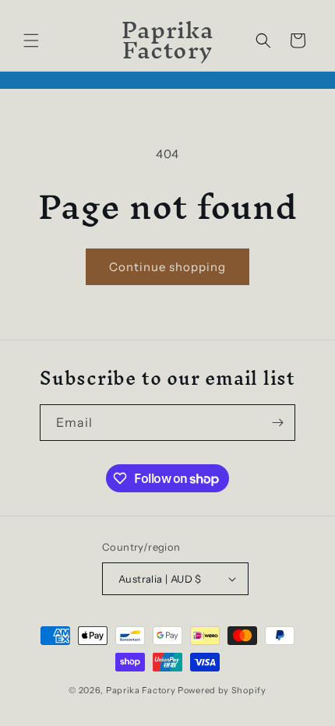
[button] (31, 40)
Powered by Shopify (222, 690)
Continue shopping (167, 266)
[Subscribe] (277, 422)
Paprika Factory (141, 690)
